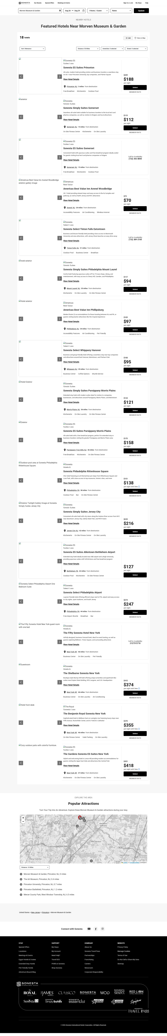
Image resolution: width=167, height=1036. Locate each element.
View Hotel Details (71, 79)
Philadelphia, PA (73, 490)
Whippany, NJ (72, 369)
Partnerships (89, 955)
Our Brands (37, 3)
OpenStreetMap (134, 862)
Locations (22, 951)
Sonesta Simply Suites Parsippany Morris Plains (89, 390)
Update (141, 11)
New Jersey (35, 912)
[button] (23, 818)
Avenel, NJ (71, 208)
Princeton (45, 912)
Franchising (89, 960)
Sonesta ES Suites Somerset (78, 148)
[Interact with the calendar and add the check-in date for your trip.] (83, 11)
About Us (88, 947)
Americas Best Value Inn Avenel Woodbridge (87, 188)
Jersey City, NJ (72, 531)
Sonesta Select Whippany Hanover (82, 350)
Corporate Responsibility (94, 972)
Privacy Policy (122, 947)
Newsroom (89, 968)
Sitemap (120, 964)
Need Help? (56, 955)
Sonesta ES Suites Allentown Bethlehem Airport (89, 552)
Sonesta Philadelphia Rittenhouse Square (85, 471)
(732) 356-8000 (135, 159)
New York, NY (72, 652)
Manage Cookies (123, 951)
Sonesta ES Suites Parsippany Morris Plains (87, 430)
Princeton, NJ (72, 86)
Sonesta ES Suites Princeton (78, 67)
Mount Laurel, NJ (73, 288)
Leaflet (125, 862)
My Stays (139, 3)
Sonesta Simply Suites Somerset (81, 107)
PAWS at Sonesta (58, 964)
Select (135, 87)
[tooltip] (139, 486)
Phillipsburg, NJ (73, 329)
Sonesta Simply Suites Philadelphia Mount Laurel (90, 269)
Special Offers (49, 3)
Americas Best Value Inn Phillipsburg (83, 309)
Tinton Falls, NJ (73, 248)
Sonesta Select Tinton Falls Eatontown (84, 229)
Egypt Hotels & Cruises (27, 960)
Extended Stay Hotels (27, 964)
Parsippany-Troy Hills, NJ (77, 450)
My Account (56, 951)
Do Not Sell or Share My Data (128, 960)
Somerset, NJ (72, 127)
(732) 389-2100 (135, 239)
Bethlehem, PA (72, 571)
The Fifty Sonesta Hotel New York (81, 632)
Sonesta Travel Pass (92, 951)
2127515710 (135, 643)
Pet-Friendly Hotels (26, 968)
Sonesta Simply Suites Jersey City (81, 511)
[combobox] (40, 10)
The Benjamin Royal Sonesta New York (84, 713)
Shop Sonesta (57, 968)
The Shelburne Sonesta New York (81, 673)
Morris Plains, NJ (73, 410)
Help (146, 3)
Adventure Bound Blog (27, 972)
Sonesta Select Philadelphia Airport (82, 592)
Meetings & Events (64, 3)
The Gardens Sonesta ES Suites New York (86, 753)
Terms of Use (122, 955)
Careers (87, 964)
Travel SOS (56, 960)
